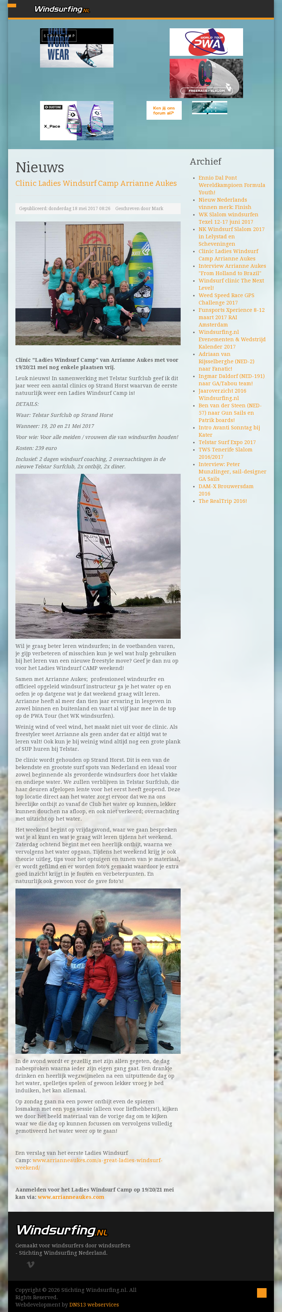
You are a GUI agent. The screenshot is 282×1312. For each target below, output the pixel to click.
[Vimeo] (32, 1264)
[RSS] (42, 1264)
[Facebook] (18, 1264)
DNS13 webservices (94, 1305)
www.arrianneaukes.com (71, 1197)
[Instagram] (23, 1264)
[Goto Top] (262, 1292)
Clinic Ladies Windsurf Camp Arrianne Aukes (96, 183)
